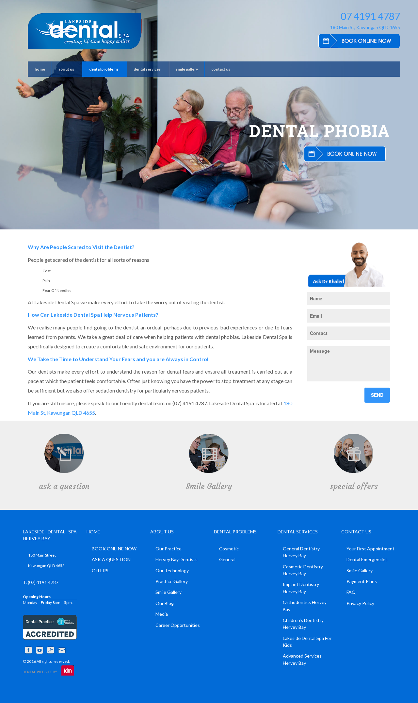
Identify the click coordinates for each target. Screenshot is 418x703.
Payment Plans (361, 581)
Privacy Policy (360, 603)
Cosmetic (229, 548)
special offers (354, 486)
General (227, 559)
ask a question (64, 486)
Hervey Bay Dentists (176, 559)
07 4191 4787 (370, 16)
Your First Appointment (370, 548)
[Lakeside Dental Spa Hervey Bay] (84, 31)
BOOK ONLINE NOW (114, 548)
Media (161, 614)
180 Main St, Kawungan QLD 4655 (365, 27)
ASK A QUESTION (111, 559)
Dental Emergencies (367, 559)
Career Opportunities (177, 625)
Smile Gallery (209, 486)
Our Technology (172, 570)
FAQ (351, 592)
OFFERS (100, 570)
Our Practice (168, 548)
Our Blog (164, 603)
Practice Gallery (171, 581)
